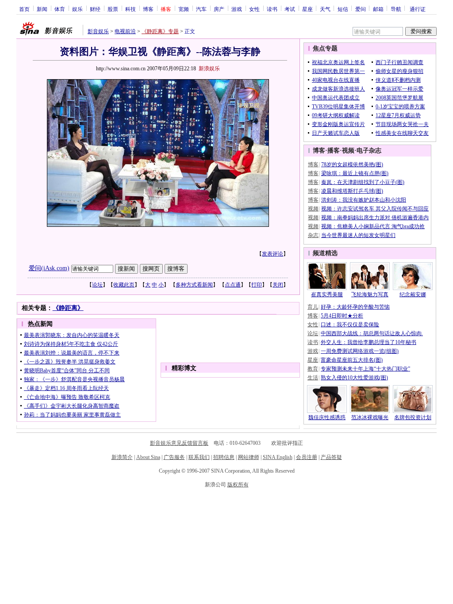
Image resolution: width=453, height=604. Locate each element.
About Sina (148, 457)
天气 (325, 8)
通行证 (418, 8)
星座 (307, 8)
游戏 (236, 8)
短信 (343, 8)
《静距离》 (68, 308)
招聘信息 (223, 457)
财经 (95, 8)
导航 (396, 8)
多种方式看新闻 (194, 285)
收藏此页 (123, 285)
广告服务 (174, 457)
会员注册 (306, 457)
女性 (254, 8)
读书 (272, 8)
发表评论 (272, 254)
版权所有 (238, 485)
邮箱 (378, 8)
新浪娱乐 (209, 68)
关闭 (278, 285)
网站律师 (248, 457)
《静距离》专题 (160, 31)
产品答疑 (331, 457)
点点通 (233, 285)
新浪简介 (122, 457)
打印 (256, 285)
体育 (59, 8)
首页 (24, 8)
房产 (219, 8)
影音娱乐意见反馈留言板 (179, 443)
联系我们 (199, 457)
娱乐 (77, 8)
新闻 (42, 8)
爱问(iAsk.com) (49, 268)
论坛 (97, 285)
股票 (112, 8)
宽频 (183, 8)
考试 (289, 8)
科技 (130, 8)
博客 (148, 8)
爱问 (360, 8)
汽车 (201, 8)
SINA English (277, 457)
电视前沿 (125, 31)
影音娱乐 (98, 31)
